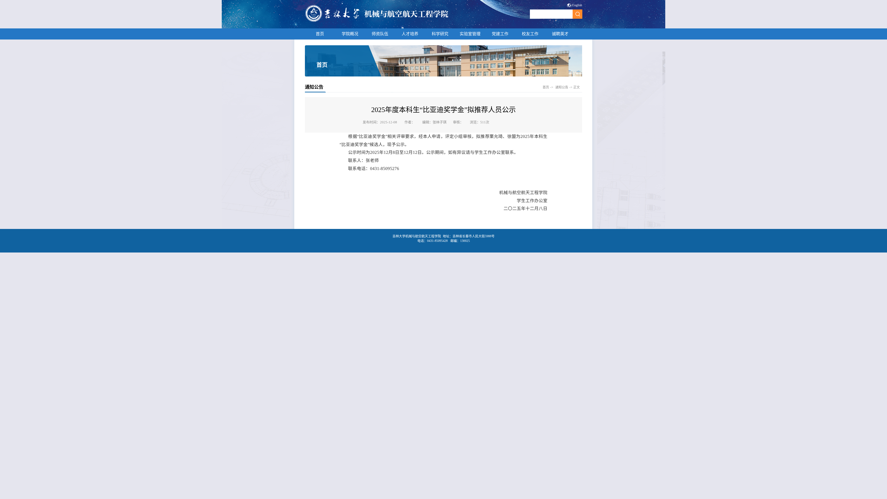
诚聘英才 (560, 34)
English (577, 5)
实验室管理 (470, 34)
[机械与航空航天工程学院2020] (377, 21)
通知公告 (561, 87)
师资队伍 (380, 34)
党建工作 (500, 34)
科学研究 (440, 34)
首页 (320, 34)
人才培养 (410, 34)
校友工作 (530, 34)
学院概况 (350, 34)
